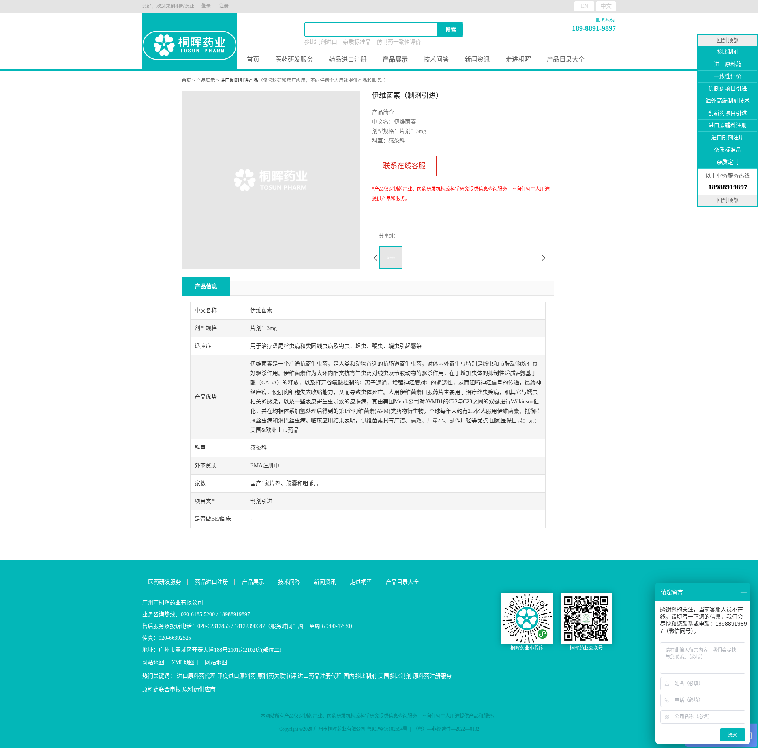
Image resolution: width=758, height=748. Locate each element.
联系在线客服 (404, 166)
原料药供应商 (199, 689)
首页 (253, 59)
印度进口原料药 (236, 676)
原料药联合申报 (161, 689)
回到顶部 (728, 40)
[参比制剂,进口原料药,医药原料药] (189, 31)
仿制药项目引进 (727, 89)
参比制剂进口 (320, 42)
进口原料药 (727, 64)
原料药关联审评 (276, 676)
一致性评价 (727, 76)
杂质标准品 (357, 42)
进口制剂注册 (727, 138)
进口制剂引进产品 (239, 80)
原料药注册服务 (432, 676)
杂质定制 (728, 162)
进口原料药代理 (196, 676)
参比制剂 (728, 52)
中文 (606, 6)
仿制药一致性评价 (399, 42)
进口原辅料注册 (727, 125)
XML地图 (183, 663)
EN (584, 6)
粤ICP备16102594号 (387, 729)
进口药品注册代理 (320, 676)
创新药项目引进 (727, 113)
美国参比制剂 (394, 676)
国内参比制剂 (360, 676)
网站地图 (153, 663)
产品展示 (205, 80)
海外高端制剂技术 (727, 101)
